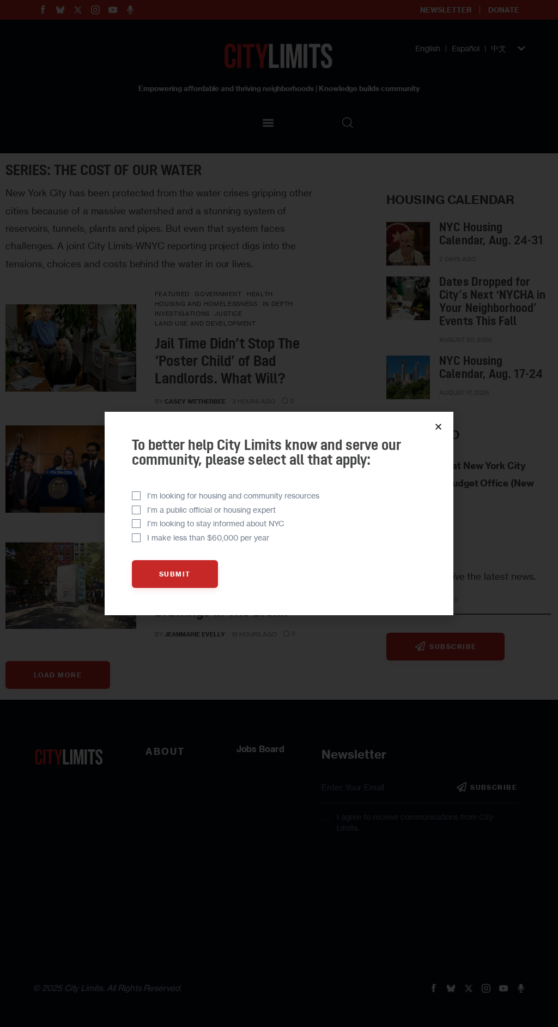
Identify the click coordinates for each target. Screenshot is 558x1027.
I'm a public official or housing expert (211, 509)
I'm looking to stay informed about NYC (215, 523)
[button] (438, 427)
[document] (279, 513)
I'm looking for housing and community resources (233, 495)
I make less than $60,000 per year (208, 537)
